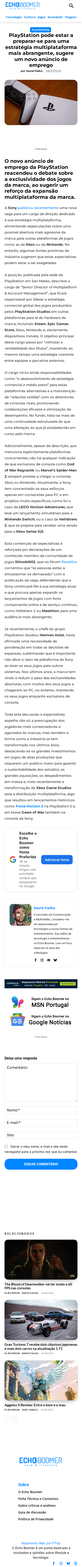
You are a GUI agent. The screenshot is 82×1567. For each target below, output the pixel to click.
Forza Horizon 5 (30, 806)
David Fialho (34, 71)
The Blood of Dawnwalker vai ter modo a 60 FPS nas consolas (38, 1286)
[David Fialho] (20, 933)
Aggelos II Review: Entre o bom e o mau (35, 1405)
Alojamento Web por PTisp (41, 1543)
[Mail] (48, 959)
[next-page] (15, 1419)
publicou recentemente (38, 208)
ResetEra (69, 562)
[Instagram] (42, 959)
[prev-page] (7, 1419)
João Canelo (30, 1410)
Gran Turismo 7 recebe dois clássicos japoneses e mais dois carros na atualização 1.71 (41, 1346)
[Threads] (75, 1563)
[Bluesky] (55, 959)
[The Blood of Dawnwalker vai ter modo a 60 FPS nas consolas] (41, 1260)
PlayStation (40, 30)
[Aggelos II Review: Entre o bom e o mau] (41, 1380)
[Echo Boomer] (23, 5)
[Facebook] (35, 959)
